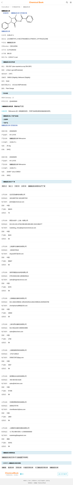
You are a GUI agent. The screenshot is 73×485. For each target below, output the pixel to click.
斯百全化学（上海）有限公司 (19, 220)
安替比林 (18, 467)
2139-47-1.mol (13, 57)
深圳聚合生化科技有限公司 (18, 376)
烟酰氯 (4, 467)
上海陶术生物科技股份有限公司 (19, 428)
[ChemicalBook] (36, 2)
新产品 (48, 480)
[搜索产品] (67, 2)
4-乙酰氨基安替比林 (41, 467)
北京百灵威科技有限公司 (17, 194)
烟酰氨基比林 (6, 31)
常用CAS (34, 480)
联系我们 (30, 483)
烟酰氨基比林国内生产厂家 (36, 186)
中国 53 (17, 186)
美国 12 (4, 186)
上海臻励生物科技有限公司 (18, 298)
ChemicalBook (5, 7)
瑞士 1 (11, 186)
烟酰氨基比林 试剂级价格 (19, 13)
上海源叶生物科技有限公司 (18, 246)
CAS (29, 480)
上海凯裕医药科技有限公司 (18, 350)
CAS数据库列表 (16, 7)
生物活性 (6, 13)
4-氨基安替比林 (28, 467)
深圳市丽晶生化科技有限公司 (19, 272)
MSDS (25, 480)
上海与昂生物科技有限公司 (18, 324)
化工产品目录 (41, 480)
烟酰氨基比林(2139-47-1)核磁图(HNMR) (15, 457)
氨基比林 (11, 467)
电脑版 (35, 483)
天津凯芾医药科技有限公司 (18, 402)
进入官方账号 (62, 474)
